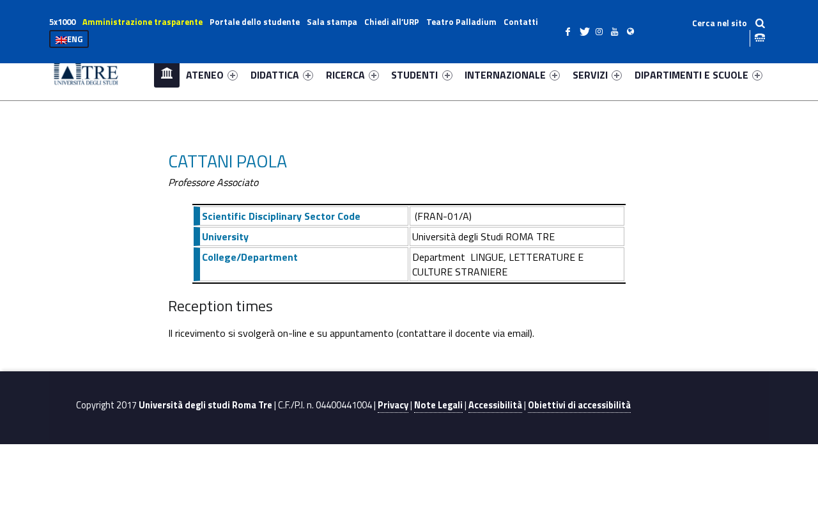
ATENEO (205, 74)
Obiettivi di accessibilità (579, 405)
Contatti (521, 21)
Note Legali (438, 405)
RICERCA (345, 74)
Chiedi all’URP (391, 21)
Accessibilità (495, 405)
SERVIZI (590, 74)
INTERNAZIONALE (505, 74)
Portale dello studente (255, 21)
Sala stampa (332, 21)
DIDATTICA (275, 74)
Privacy (393, 405)
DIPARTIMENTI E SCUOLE (691, 74)
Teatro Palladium (461, 21)
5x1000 (62, 21)
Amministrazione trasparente (142, 21)
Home (167, 74)
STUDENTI (414, 74)
